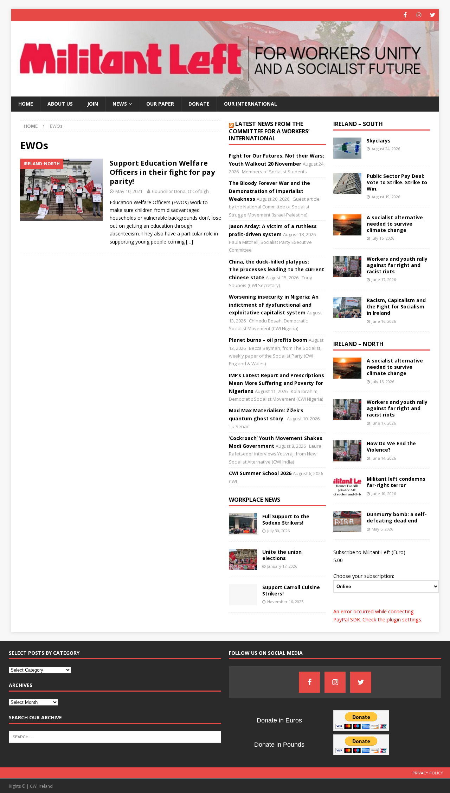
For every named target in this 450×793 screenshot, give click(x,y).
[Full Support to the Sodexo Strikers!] (243, 523)
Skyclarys (379, 140)
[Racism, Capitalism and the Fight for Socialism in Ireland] (347, 307)
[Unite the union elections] (243, 559)
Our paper (160, 103)
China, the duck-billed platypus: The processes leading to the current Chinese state (276, 269)
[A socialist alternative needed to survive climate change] (347, 224)
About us (60, 103)
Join (92, 103)
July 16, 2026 (383, 238)
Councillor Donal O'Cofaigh (180, 191)
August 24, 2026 (386, 148)
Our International (250, 103)
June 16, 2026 (384, 321)
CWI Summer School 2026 (260, 473)
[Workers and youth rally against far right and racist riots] (347, 266)
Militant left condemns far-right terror (396, 481)
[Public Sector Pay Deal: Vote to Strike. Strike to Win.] (347, 183)
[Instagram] (419, 15)
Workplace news (254, 500)
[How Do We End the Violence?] (347, 450)
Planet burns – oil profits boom (268, 339)
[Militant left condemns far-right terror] (347, 486)
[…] (189, 241)
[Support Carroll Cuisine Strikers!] (243, 594)
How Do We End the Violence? (391, 446)
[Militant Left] (225, 92)
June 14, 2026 (384, 458)
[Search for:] (115, 736)
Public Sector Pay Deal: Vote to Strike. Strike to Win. (397, 182)
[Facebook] (405, 15)
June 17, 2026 (384, 279)
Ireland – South (358, 124)
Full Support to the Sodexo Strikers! (285, 519)
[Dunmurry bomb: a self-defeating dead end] (347, 521)
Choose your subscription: (363, 575)
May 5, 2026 (382, 529)
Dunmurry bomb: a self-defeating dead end (397, 517)
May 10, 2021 (128, 191)
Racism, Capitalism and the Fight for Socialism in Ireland (396, 306)
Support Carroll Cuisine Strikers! (291, 590)
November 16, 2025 (285, 601)
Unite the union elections (282, 554)
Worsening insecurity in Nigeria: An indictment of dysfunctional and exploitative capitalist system (274, 304)
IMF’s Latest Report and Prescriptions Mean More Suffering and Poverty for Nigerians (276, 383)
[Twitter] (432, 15)
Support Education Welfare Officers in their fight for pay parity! (162, 172)
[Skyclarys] (347, 148)
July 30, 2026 (278, 530)
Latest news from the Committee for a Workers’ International (269, 131)
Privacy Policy (427, 772)
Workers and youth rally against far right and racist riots (397, 265)
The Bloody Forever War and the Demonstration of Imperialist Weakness (269, 191)
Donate (199, 103)
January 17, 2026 (282, 566)
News (119, 103)
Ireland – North (358, 344)
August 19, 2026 (386, 196)
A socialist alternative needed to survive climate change (395, 223)
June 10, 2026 (384, 493)
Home (25, 103)
